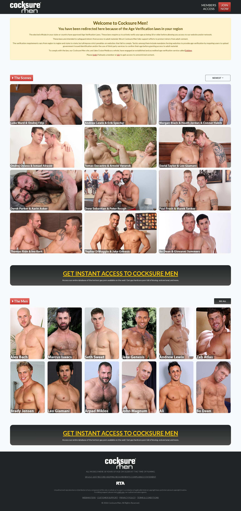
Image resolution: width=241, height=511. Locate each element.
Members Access (208, 7)
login (95, 55)
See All (222, 301)
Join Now (224, 7)
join (118, 55)
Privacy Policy (127, 497)
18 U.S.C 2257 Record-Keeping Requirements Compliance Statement (120, 477)
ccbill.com (121, 492)
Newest (217, 78)
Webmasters (89, 497)
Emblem (188, 50)
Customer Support (107, 497)
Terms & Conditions (148, 497)
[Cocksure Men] (25, 7)
